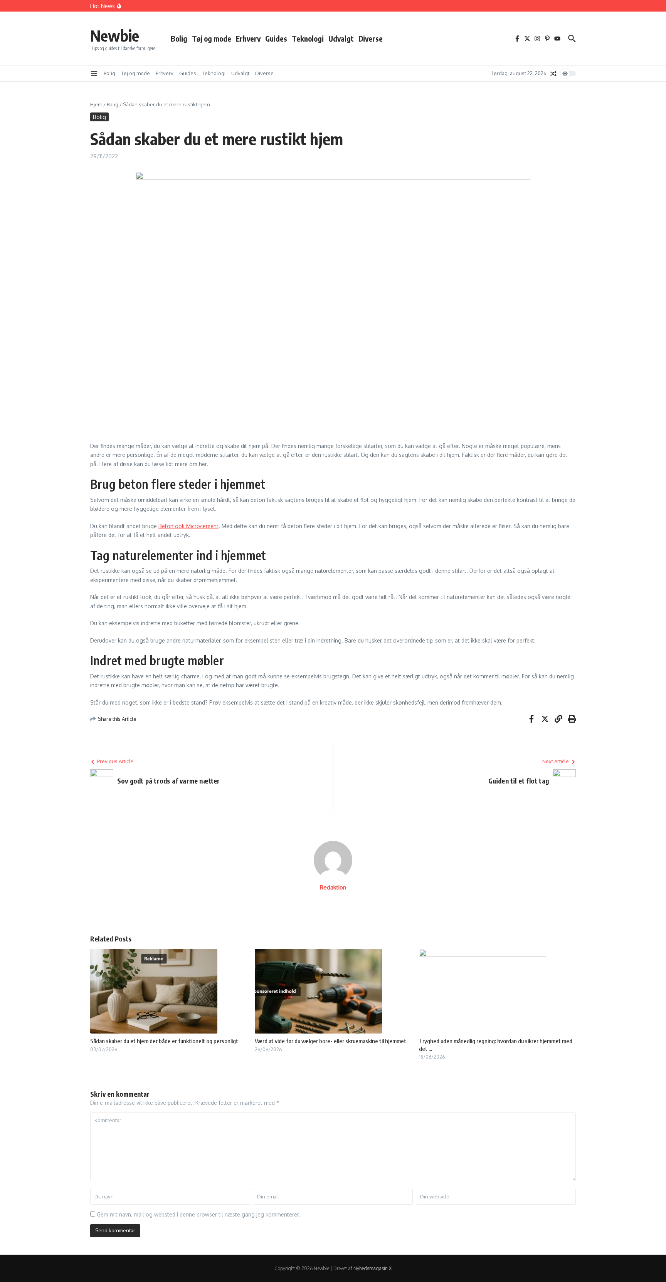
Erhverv (248, 38)
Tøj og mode (211, 38)
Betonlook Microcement (188, 526)
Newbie (114, 35)
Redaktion (333, 887)
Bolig (179, 38)
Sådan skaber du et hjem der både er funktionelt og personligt (164, 1040)
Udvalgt (341, 38)
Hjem (96, 104)
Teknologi (308, 38)
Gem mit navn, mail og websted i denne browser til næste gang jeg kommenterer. (198, 1214)
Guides (276, 38)
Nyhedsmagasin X (372, 1268)
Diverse (370, 38)
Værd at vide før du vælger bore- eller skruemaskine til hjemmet (330, 1040)
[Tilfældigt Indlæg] (553, 73)
